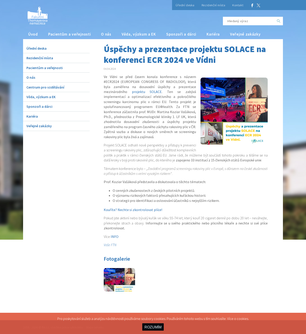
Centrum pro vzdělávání (45, 87)
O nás (106, 34)
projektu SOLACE (147, 91)
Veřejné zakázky (245, 34)
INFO (115, 236)
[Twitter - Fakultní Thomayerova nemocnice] (258, 5)
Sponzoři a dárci (181, 34)
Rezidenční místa (213, 5)
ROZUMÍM (153, 327)
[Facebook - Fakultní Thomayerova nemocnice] (252, 5)
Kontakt (237, 5)
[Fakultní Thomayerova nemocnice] (35, 14)
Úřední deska (185, 5)
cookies (242, 318)
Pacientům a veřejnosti (69, 34)
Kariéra (213, 34)
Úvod (33, 34)
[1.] (119, 290)
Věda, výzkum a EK (139, 34)
